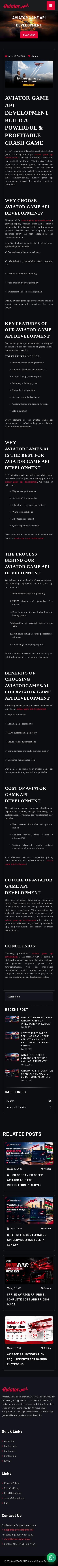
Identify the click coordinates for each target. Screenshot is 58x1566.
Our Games (9, 1450)
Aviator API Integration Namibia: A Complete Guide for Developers (37, 1073)
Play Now (29, 34)
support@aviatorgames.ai (18, 1529)
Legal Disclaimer (12, 1492)
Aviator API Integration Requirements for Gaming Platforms (27, 1359)
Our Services (10, 1445)
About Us (9, 1440)
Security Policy (11, 1488)
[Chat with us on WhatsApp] (51, 1557)
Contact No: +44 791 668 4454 (19, 1543)
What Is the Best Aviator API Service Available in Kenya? (34, 1058)
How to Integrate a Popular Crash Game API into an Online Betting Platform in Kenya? (35, 1039)
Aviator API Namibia (29, 1107)
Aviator (35, 56)
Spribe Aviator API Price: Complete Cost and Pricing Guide (28, 1299)
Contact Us (10, 1455)
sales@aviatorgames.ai (17, 1538)
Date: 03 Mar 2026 (16, 56)
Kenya (7, 1460)
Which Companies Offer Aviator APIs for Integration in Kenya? (36, 1020)
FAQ (6, 1502)
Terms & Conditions (14, 1497)
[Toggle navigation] (51, 5)
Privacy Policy (11, 1483)
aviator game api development (36, 220)
